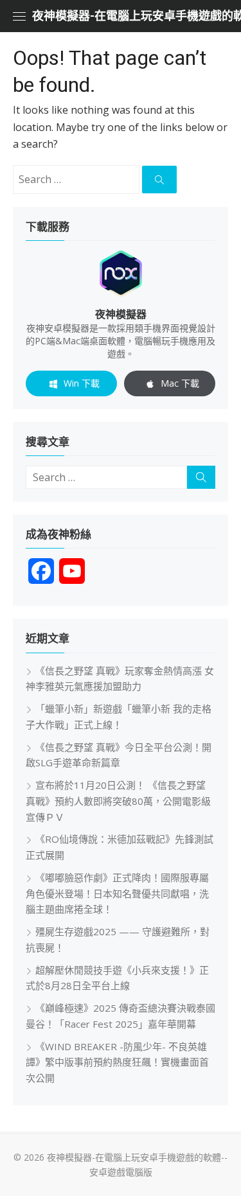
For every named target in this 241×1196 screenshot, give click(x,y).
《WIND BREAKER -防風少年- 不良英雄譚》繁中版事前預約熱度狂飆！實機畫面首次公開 (117, 1062)
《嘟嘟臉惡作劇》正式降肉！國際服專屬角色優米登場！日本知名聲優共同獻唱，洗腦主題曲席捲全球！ (117, 893)
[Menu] (19, 16)
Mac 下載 (180, 383)
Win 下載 (82, 383)
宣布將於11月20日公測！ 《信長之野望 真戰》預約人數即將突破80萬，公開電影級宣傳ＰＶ (118, 800)
